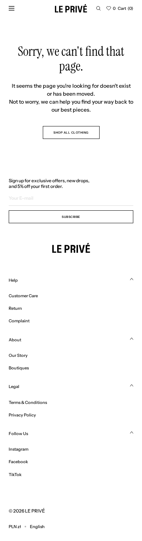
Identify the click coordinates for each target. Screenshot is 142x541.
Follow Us (18, 433)
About (15, 339)
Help (13, 280)
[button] (98, 8)
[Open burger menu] (11, 8)
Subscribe (71, 217)
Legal (14, 386)
